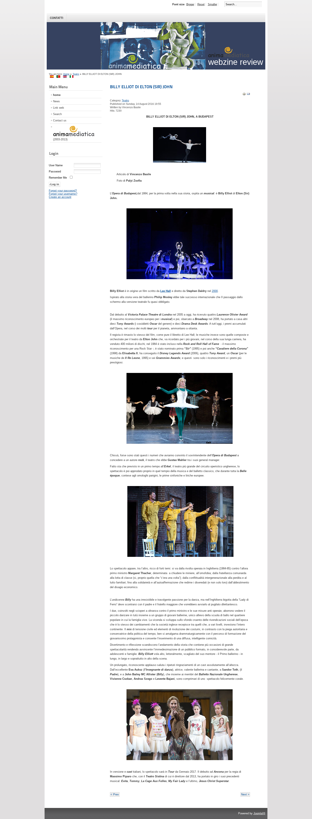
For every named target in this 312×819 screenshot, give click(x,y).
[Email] (248, 94)
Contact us (59, 120)
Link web (58, 107)
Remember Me (58, 177)
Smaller (212, 4)
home (56, 95)
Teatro (76, 74)
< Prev (115, 794)
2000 (215, 291)
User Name (56, 165)
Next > (245, 794)
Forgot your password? (63, 190)
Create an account (60, 197)
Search (57, 114)
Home (66, 74)
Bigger (190, 4)
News (56, 101)
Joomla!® (259, 813)
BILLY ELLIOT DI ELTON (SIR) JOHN (141, 86)
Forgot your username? (63, 193)
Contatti (56, 18)
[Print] (244, 94)
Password (55, 171)
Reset (201, 4)
